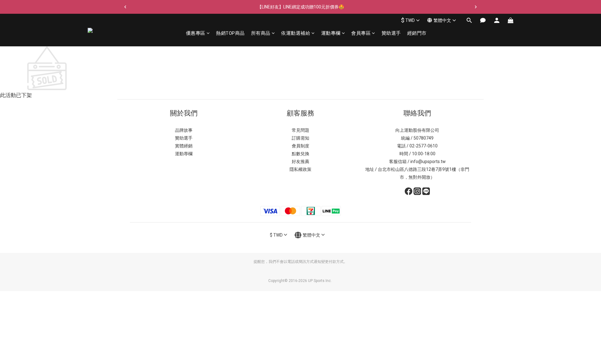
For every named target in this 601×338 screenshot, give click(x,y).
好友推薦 (300, 161)
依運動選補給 (295, 33)
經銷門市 (417, 33)
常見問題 (300, 130)
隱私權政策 (300, 169)
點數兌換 (300, 153)
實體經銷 (184, 145)
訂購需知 (300, 138)
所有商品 (260, 33)
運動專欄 (331, 33)
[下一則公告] (476, 7)
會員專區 (361, 33)
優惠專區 (195, 33)
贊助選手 (391, 33)
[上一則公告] (125, 7)
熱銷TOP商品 (230, 33)
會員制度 (300, 145)
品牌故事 (184, 130)
